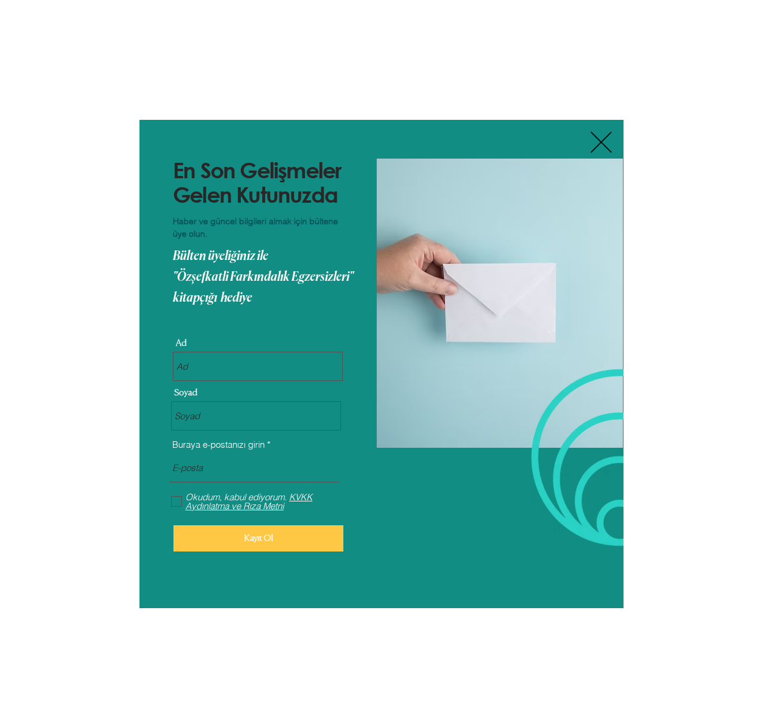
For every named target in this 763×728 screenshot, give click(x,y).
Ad (181, 343)
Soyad (185, 392)
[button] (601, 142)
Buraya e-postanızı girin (218, 444)
